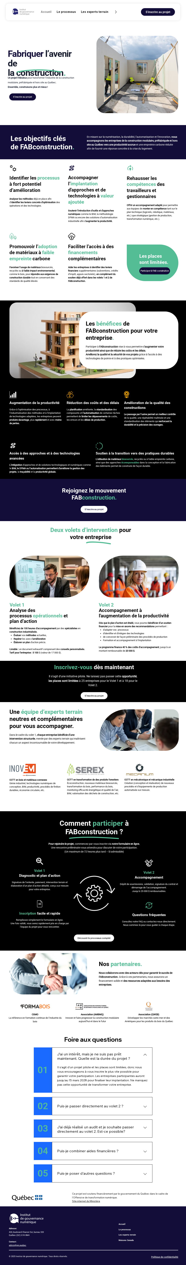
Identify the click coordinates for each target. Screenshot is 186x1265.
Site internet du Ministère (86, 1201)
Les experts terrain (127, 1235)
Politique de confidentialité (164, 1257)
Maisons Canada (126, 1240)
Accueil (122, 1224)
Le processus (125, 1229)
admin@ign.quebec (17, 1245)
